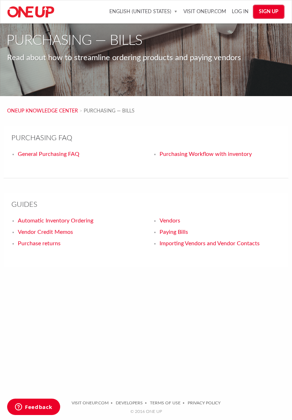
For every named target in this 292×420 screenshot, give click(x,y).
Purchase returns (39, 243)
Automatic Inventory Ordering (55, 221)
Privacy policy (204, 403)
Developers (129, 403)
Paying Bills (174, 232)
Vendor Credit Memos (45, 232)
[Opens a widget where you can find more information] (33, 407)
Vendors (170, 221)
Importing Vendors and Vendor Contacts (210, 243)
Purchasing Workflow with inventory (206, 154)
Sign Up (268, 11)
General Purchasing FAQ (48, 154)
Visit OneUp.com (204, 11)
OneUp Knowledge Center (42, 111)
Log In (240, 11)
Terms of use (165, 403)
